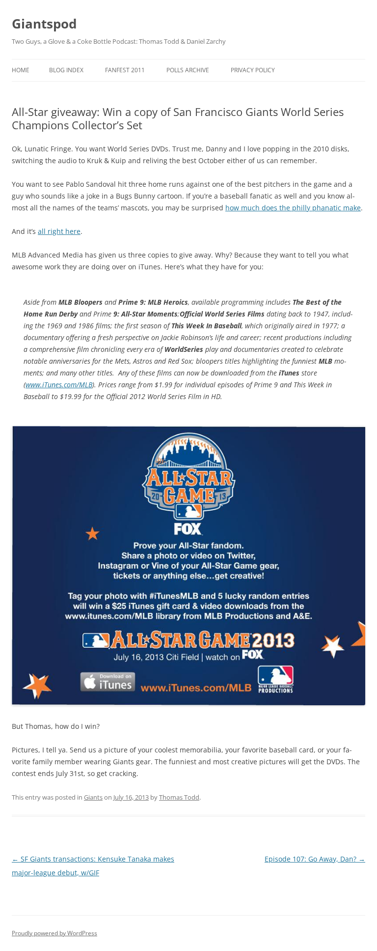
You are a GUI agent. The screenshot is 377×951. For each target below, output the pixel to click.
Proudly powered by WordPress (54, 933)
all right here (59, 231)
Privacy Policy (253, 70)
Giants (93, 797)
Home (20, 70)
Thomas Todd (179, 797)
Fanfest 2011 (125, 70)
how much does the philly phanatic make (293, 207)
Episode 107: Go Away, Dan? (315, 859)
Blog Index (66, 70)
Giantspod (44, 23)
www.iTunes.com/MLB (59, 384)
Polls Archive (187, 70)
